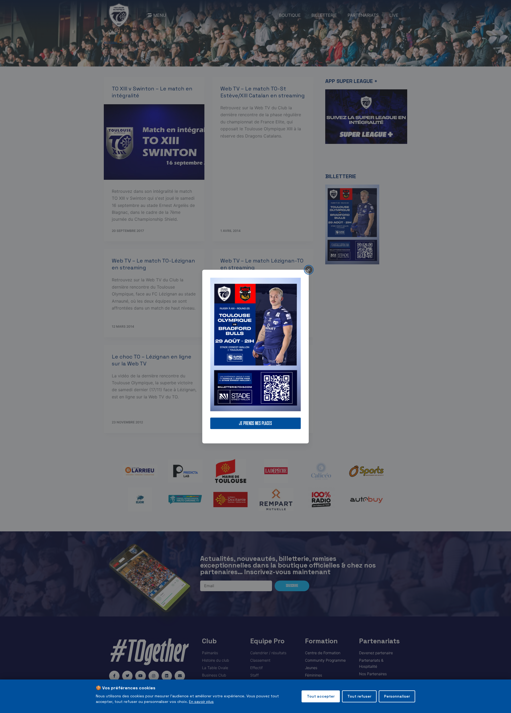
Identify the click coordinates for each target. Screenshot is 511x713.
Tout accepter (321, 696)
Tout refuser (359, 696)
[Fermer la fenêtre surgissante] (308, 269)
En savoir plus (201, 701)
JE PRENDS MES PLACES (255, 423)
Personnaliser (397, 696)
